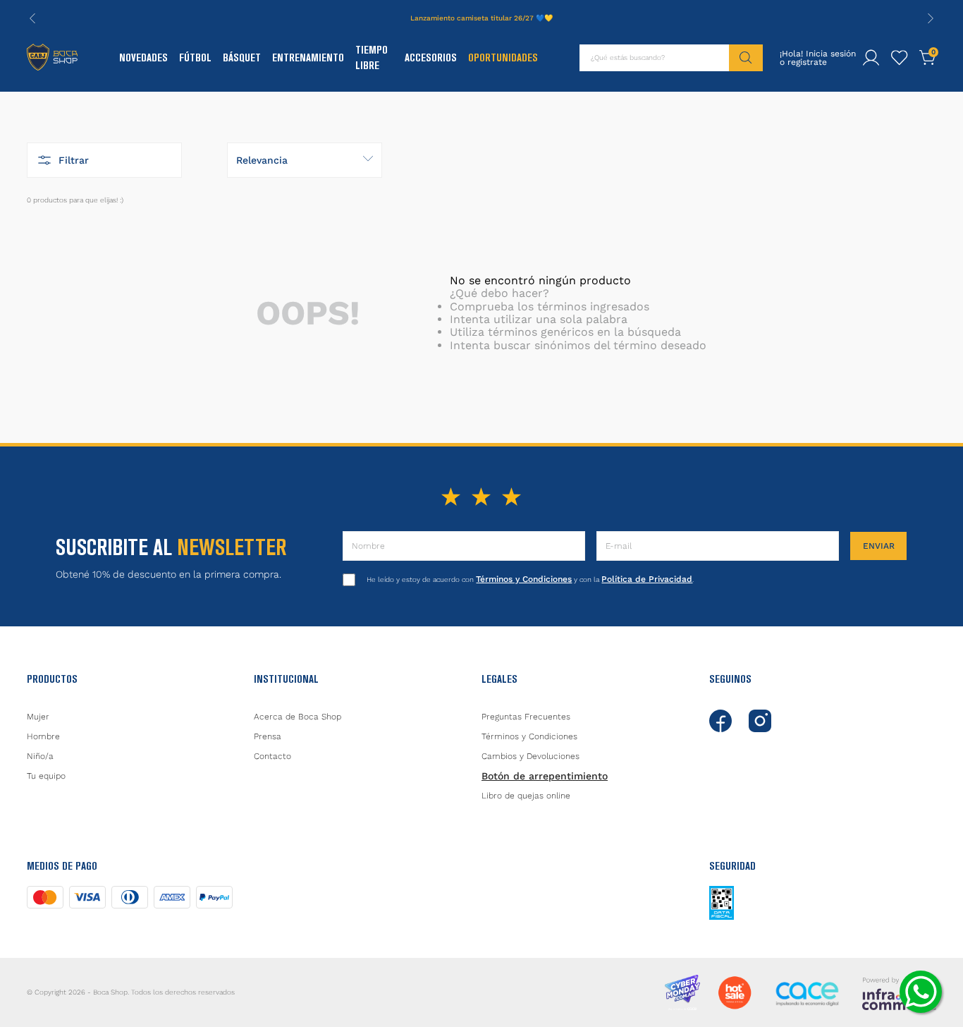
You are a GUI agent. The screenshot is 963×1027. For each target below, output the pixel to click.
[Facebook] (720, 721)
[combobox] (671, 57)
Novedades (143, 57)
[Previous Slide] (32, 18)
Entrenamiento (308, 57)
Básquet (242, 57)
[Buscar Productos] (746, 57)
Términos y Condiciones (524, 579)
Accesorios (431, 57)
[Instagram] (760, 721)
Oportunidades (503, 57)
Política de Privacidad (646, 579)
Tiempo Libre (371, 57)
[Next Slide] (930, 18)
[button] (104, 160)
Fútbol (195, 57)
